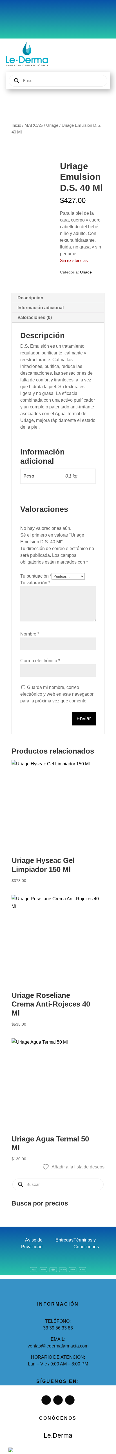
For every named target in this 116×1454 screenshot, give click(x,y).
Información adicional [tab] (40, 307)
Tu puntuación (36, 576)
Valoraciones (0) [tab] (34, 317)
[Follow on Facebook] (16, 12)
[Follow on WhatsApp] (39, 13)
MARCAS (33, 125)
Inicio (16, 125)
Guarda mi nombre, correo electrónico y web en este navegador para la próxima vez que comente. (56, 694)
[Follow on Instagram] (27, 12)
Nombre (29, 634)
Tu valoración (35, 582)
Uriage (52, 125)
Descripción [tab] (30, 297)
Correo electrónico (40, 660)
